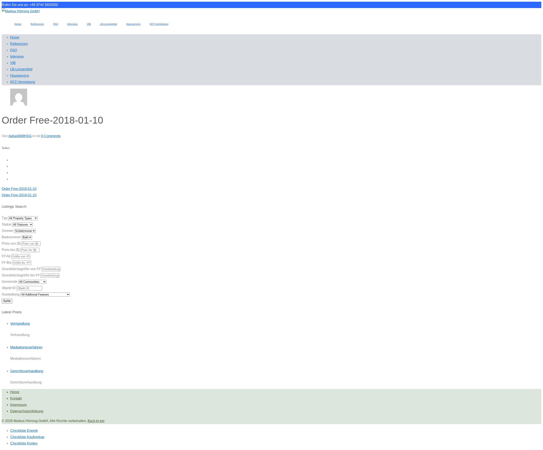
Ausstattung (11, 294)
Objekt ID (9, 288)
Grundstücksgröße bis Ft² (21, 275)
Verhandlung (20, 324)
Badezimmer (11, 237)
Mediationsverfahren (26, 347)
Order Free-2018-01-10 (19, 189)
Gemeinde (9, 281)
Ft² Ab (6, 256)
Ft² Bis (6, 262)
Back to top (96, 421)
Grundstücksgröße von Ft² (21, 269)
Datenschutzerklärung (26, 411)
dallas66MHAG (20, 136)
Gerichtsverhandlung (26, 371)
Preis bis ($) (11, 250)
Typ (4, 218)
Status (6, 224)
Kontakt (16, 398)
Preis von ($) (11, 243)
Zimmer (7, 231)
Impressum (18, 405)
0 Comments (50, 136)
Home (14, 392)
